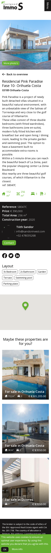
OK (4, 549)
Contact (9, 242)
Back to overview (17, 74)
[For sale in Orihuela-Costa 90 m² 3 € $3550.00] (25, 428)
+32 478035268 (26, 235)
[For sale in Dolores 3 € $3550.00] (25, 482)
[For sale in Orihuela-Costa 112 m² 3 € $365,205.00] (25, 374)
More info (17, 549)
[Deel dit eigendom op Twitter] (11, 255)
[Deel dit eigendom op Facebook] (5, 255)
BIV (7, 527)
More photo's (11, 63)
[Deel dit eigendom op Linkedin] (17, 255)
